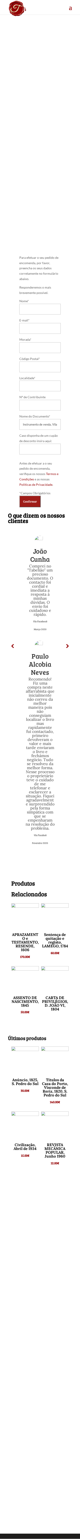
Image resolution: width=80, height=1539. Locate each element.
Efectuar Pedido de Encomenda (31, 211)
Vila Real (52, 141)
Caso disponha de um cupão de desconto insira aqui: (38, 438)
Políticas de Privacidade (35, 484)
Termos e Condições (30, 1502)
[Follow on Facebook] (40, 1450)
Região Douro (34, 141)
